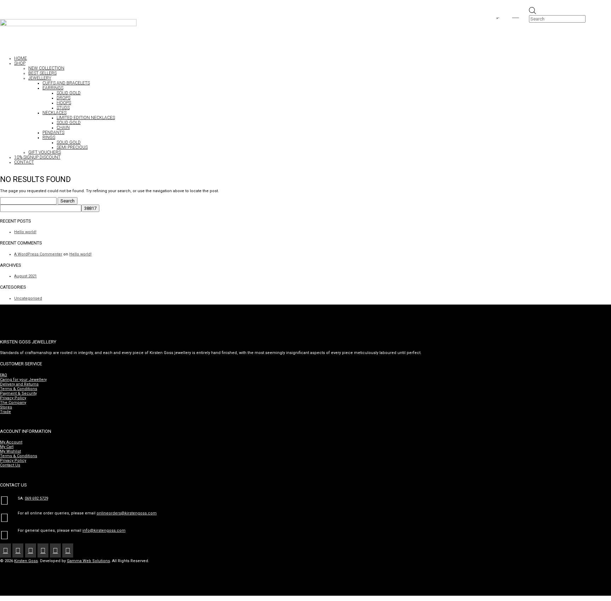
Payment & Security (18, 393)
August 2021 (25, 276)
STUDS (63, 107)
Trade (5, 411)
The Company (13, 402)
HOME (20, 58)
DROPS (63, 97)
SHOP (19, 63)
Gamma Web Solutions (88, 561)
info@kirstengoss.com (104, 530)
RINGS (48, 137)
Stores (6, 407)
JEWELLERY (39, 78)
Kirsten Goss (26, 561)
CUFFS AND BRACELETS (66, 83)
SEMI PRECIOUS (72, 147)
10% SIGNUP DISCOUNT (37, 157)
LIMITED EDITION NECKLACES (86, 117)
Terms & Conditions (18, 389)
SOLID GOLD (69, 92)
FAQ (3, 375)
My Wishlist (10, 451)
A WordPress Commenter (38, 254)
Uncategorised (28, 298)
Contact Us (10, 465)
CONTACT (24, 162)
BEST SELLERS (42, 73)
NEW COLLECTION (46, 68)
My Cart (6, 446)
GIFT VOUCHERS (44, 152)
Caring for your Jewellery (23, 379)
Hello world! (25, 232)
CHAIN (63, 127)
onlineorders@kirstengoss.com (127, 513)
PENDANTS (53, 132)
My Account (11, 442)
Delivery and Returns (19, 384)
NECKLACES (54, 112)
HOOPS (64, 102)
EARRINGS (52, 88)
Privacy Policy (13, 398)
